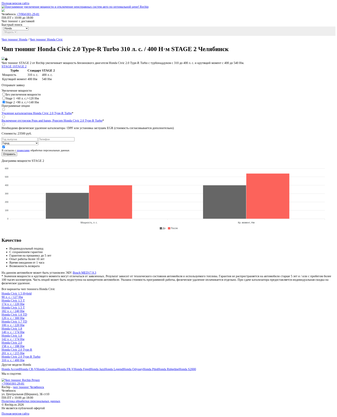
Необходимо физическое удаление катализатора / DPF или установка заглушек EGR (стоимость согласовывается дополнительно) (88, 128)
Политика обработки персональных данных (31, 401)
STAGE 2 (20, 66)
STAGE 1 (8, 66)
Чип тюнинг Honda (14, 39)
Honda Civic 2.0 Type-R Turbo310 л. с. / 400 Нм (21, 358)
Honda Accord (11, 369)
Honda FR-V (66, 369)
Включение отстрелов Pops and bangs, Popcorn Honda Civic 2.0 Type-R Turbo (52, 120)
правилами (23, 150)
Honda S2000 (187, 369)
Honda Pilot (150, 369)
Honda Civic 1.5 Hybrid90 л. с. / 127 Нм (17, 295)
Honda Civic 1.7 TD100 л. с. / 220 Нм (14, 323)
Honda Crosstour (47, 369)
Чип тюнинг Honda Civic (46, 39)
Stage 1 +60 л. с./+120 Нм (22, 98)
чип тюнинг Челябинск (28, 387)
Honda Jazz (97, 369)
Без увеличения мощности (23, 94)
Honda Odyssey (133, 369)
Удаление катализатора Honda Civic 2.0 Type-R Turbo (37, 113)
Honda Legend (114, 369)
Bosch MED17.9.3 (84, 272)
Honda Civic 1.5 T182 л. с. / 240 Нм (13, 309)
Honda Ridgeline (168, 369)
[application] (168, 197)
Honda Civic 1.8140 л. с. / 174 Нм (13, 330)
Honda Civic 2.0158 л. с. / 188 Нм (13, 344)
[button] (162, 228)
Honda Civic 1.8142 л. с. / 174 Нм (13, 337)
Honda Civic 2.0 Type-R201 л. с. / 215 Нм (17, 351)
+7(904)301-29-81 (28, 14)
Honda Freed (82, 369)
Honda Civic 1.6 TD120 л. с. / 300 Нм (14, 316)
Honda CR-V (28, 369)
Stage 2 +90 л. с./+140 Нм (22, 102)
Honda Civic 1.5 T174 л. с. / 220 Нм (13, 302)
